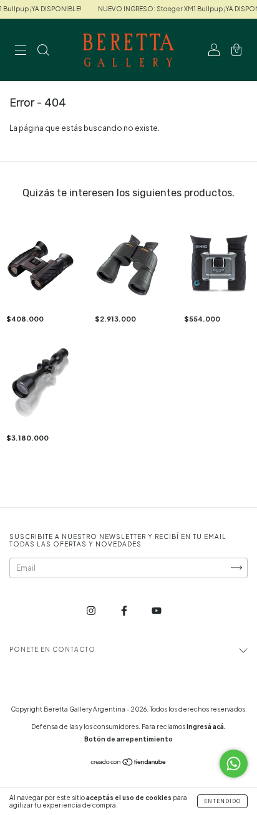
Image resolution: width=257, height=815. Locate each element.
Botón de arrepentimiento (128, 739)
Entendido (222, 801)
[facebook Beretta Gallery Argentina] (125, 610)
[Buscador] (43, 51)
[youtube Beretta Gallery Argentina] (156, 610)
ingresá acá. (206, 726)
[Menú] (20, 51)
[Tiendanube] (129, 763)
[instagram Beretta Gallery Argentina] (92, 610)
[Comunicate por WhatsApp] (234, 764)
